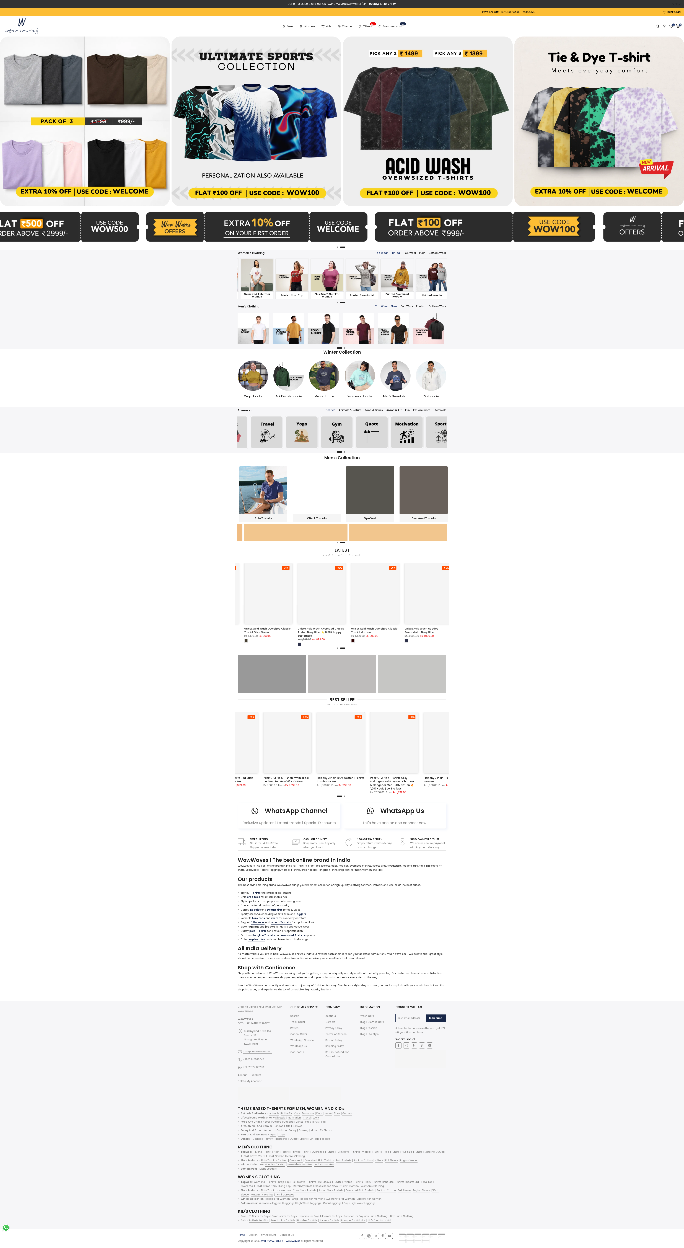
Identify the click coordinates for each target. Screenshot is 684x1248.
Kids (328, 26)
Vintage (314, 1139)
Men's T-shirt (263, 1152)
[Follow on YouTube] (430, 1045)
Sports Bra (412, 1182)
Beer (267, 1121)
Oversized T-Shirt (251, 1186)
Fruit (316, 1121)
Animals (274, 1113)
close (8, 4)
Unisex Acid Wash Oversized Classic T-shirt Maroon (339, 630)
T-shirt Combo (275, 1156)
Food (308, 1121)
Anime (279, 1126)
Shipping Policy (334, 1046)
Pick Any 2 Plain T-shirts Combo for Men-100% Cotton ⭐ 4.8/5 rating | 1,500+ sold (316, 781)
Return (294, 1028)
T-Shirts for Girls (259, 1220)
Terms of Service (336, 1034)
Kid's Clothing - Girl (379, 1220)
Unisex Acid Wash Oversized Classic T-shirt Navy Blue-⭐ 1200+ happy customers (286, 632)
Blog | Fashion (368, 1028)
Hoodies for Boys (309, 1216)
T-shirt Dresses (284, 1194)
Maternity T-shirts (262, 1194)
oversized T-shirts (293, 935)
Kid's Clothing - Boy (383, 1216)
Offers (369, 26)
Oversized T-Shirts (323, 1152)
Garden (347, 1113)
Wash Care (367, 1016)
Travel (307, 1117)
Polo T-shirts (343, 1160)
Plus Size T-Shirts (412, 1152)
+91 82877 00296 (253, 1067)
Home (241, 1235)
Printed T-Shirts (353, 1182)
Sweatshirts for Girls (283, 1220)
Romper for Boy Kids (356, 1216)
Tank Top (426, 1182)
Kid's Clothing (405, 1216)
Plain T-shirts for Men (274, 1160)
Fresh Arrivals (394, 26)
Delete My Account (250, 1081)
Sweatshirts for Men (299, 1164)
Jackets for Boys (332, 1216)
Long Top (285, 1186)
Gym (273, 1134)
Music (314, 1130)
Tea (323, 1121)
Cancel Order (298, 1034)
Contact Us (297, 1052)
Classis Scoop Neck (326, 1186)
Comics (297, 1126)
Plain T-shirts (282, 1152)
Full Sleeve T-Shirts (348, 1152)
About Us (330, 1016)
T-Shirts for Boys (259, 1216)
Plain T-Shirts (373, 1182)
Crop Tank (270, 1186)
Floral (337, 1113)
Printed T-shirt (301, 1152)
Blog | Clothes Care (372, 1022)
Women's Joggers (270, 1203)
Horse (328, 1113)
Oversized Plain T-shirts (319, 1160)
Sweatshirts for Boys (284, 1216)
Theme (347, 26)
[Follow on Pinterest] (422, 1045)
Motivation (294, 1117)
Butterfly (286, 1113)
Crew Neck (296, 1160)
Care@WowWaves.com (257, 1051)
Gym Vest (257, 1156)
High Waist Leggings (308, 1203)
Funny (292, 1130)
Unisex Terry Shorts (435, 628)
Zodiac (326, 1139)
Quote (294, 1139)
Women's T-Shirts (265, 1182)
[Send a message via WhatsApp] (6, 1228)
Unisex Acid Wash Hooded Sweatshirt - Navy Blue (386, 630)
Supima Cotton (363, 1160)
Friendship (281, 1139)
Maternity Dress (302, 1186)
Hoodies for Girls (307, 1220)
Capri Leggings (332, 1203)
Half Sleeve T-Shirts (304, 1182)
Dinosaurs (308, 1113)
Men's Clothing (295, 1156)
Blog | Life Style (369, 1034)
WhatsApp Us (298, 1046)
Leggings (289, 1203)
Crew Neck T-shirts (304, 1190)
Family (269, 1139)
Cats (297, 1113)
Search (294, 1016)
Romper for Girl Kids (353, 1220)
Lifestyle (280, 1117)
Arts (288, 1126)
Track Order (674, 12)
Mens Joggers (268, 1169)
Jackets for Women (369, 1199)
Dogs (319, 1113)
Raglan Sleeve (409, 1160)
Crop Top (284, 1182)
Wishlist (256, 1075)
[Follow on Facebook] (398, 1045)
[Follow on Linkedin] (414, 1045)
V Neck (379, 1160)
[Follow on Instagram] (406, 1045)
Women (309, 26)
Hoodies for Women (277, 1199)
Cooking (288, 1121)
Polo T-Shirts (392, 1152)
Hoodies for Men (275, 1164)
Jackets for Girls (329, 1220)
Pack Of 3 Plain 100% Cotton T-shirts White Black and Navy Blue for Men (424, 779)
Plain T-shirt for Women (276, 1190)
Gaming (304, 1130)
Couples (258, 1139)
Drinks (299, 1121)
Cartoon (281, 1130)
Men (290, 26)
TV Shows (326, 1130)
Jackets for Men (324, 1164)
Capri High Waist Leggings (359, 1203)
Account (243, 1075)
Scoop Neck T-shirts (330, 1190)
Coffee (276, 1121)
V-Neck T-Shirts (372, 1152)
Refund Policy (333, 1040)
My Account (268, 1235)
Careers (330, 1022)
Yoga (281, 1134)
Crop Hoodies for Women (307, 1199)
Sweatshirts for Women (340, 1199)
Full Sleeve (391, 1160)
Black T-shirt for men (361, 778)
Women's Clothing (372, 1186)
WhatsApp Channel (302, 1040)
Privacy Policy (333, 1028)
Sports (304, 1139)
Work (316, 1117)
